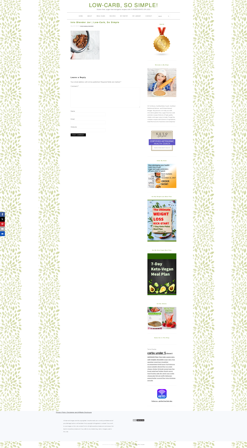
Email (73, 119)
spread (166, 369)
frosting (153, 373)
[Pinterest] (2, 224)
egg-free (172, 369)
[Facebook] (2, 214)
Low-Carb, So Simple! (123, 5)
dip (161, 373)
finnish (166, 371)
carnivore (151, 357)
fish (157, 376)
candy (164, 373)
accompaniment (152, 364)
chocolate (160, 360)
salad (153, 371)
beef (156, 371)
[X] (2, 219)
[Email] (2, 228)
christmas (172, 378)
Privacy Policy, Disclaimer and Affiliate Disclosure (74, 412)
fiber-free (158, 357)
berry (160, 362)
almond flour (161, 366)
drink (159, 364)
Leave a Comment (88, 26)
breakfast (165, 362)
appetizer (150, 362)
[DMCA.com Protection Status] (138, 421)
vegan (166, 359)
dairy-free (171, 359)
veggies (153, 360)
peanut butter (151, 378)
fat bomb (161, 369)
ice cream (169, 366)
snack (156, 362)
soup (168, 373)
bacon (164, 364)
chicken (155, 369)
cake (158, 373)
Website (74, 127)
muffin (163, 376)
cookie (172, 373)
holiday (161, 371)
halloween (168, 376)
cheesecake (151, 376)
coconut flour (161, 378)
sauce (149, 366)
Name (73, 111)
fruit (167, 364)
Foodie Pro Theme (139, 444)
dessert (169, 353)
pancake (150, 380)
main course (166, 357)
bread (149, 371)
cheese (149, 369)
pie (159, 376)
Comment (75, 86)
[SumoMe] (2, 233)
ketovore (172, 364)
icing (167, 378)
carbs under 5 (156, 353)
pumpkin (154, 366)
